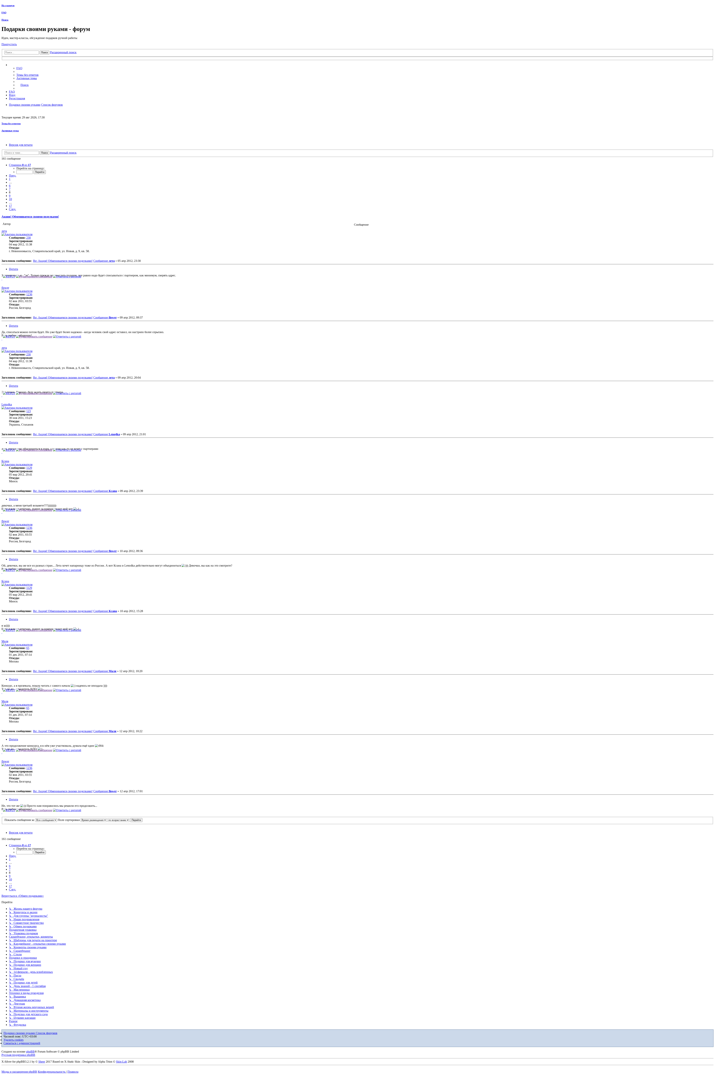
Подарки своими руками (20, 1033)
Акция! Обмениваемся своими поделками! (30, 216)
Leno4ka (6, 404)
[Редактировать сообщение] (34, 276)
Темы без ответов (11, 123)
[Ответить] (9, 276)
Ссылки (18, 64)
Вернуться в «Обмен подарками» (22, 895)
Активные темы (10, 130)
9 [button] (9, 195)
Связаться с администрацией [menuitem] (22, 1043)
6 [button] (9, 185)
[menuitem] (27, 74)
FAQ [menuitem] (19, 68)
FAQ (3, 12)
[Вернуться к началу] (1, 278)
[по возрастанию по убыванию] (118, 820)
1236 (29, 294)
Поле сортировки (69, 820)
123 (28, 411)
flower (5, 287)
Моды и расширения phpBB (19, 1071)
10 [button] (10, 199)
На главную (8, 5)
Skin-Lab (121, 1061)
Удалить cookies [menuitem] (13, 1039)
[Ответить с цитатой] (67, 276)
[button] (20, 165)
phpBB (30, 1051)
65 (27, 648)
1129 (29, 467)
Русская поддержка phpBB (18, 1054)
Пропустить (9, 44)
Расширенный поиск (63, 52)
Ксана (5, 461)
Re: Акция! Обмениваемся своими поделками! (63, 260)
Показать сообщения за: (19, 820)
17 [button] (10, 205)
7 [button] (9, 189)
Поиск (4, 19)
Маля (4, 641)
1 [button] (9, 179)
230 (28, 237)
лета (4, 231)
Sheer (41, 1061)
